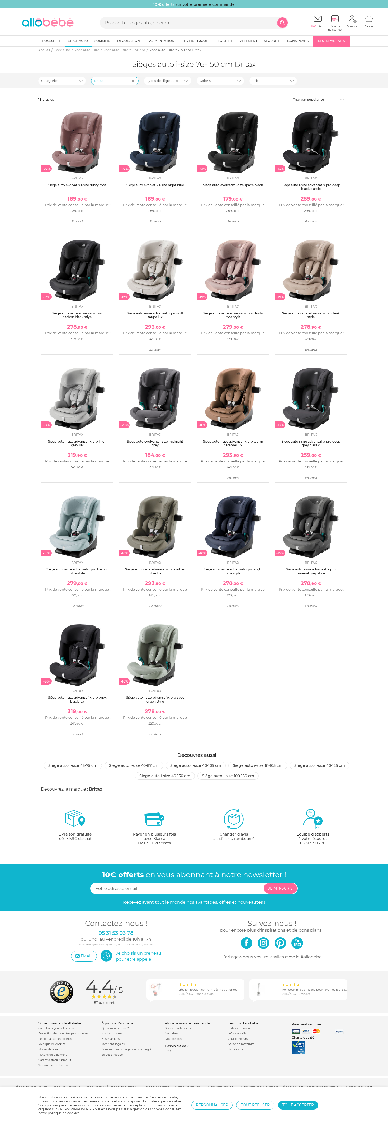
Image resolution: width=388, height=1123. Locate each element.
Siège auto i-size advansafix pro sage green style (155, 699)
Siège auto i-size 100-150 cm (228, 775)
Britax (98, 81)
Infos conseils (237, 1033)
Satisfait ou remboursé (53, 1065)
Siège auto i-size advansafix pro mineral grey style (311, 571)
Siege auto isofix (95, 1087)
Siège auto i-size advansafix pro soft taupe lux (155, 315)
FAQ (168, 1051)
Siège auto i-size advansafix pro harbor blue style (77, 571)
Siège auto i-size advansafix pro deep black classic (311, 187)
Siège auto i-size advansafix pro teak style (311, 315)
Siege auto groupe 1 (158, 1087)
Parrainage (235, 1049)
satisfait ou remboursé (233, 836)
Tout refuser (255, 1105)
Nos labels (172, 1033)
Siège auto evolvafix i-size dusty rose (77, 185)
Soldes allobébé (112, 1054)
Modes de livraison (50, 1049)
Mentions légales (113, 1044)
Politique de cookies (51, 1044)
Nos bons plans (112, 1033)
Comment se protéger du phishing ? (126, 1049)
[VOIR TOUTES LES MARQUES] (133, 84)
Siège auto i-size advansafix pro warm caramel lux (233, 443)
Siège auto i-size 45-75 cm (72, 765)
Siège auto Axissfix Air (65, 1087)
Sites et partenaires (178, 1028)
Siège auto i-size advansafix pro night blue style (233, 571)
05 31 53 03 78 (312, 843)
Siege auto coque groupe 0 (259, 1087)
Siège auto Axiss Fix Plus (31, 1087)
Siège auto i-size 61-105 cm (258, 765)
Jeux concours (238, 1039)
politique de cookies (63, 1113)
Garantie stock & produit (54, 1060)
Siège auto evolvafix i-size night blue (155, 185)
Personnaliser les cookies (55, 1039)
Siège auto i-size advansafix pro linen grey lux (77, 443)
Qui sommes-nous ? (115, 1028)
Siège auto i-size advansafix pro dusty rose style (233, 315)
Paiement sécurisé (306, 1024)
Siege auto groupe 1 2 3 (125, 1087)
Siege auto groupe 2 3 (190, 1087)
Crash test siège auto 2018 (324, 1087)
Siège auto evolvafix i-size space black (233, 185)
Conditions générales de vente (58, 1028)
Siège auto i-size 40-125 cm (319, 765)
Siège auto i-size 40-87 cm (134, 765)
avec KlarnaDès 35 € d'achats (154, 839)
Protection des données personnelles (63, 1033)
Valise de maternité (241, 1044)
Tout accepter (298, 1105)
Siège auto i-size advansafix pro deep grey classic (311, 443)
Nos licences (173, 1039)
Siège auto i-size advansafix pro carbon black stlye (77, 315)
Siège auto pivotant (359, 1087)
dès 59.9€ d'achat (75, 836)
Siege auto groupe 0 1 (223, 1087)
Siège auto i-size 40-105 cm (195, 765)
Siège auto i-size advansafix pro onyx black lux (77, 699)
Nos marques (111, 1039)
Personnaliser (212, 1105)
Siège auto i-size (293, 1087)
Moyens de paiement (52, 1054)
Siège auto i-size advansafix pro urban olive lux (155, 571)
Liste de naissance (240, 1028)
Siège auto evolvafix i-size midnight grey (155, 443)
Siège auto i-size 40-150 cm (164, 775)
